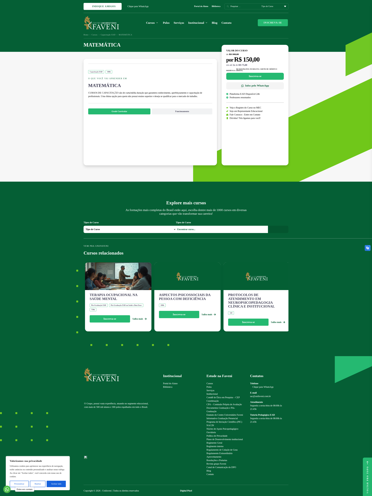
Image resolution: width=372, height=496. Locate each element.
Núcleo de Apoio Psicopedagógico (222, 429)
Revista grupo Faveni (216, 464)
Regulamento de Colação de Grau (222, 450)
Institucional (212, 394)
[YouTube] (95, 433)
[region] (38, 473)
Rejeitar (38, 484)
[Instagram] (85, 433)
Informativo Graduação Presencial (222, 418)
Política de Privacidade (216, 436)
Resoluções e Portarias (216, 460)
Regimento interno (214, 446)
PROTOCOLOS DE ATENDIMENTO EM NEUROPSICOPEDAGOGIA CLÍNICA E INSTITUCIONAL (251, 300)
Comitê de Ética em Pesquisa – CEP (223, 397)
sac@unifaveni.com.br (260, 396)
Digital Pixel (186, 490)
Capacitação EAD (108, 35)
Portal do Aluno (201, 6)
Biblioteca (216, 6)
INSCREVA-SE (273, 22)
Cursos (95, 35)
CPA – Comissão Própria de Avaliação (224, 404)
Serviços (179, 22)
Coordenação (212, 401)
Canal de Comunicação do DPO (221, 467)
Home (86, 35)
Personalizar (19, 484)
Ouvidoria (211, 432)
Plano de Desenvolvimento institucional (224, 439)
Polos (166, 22)
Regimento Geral (214, 443)
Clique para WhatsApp (138, 6)
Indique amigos (103, 6)
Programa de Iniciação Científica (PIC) (224, 422)
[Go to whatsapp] (7, 489)
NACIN (210, 425)
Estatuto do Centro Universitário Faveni (224, 415)
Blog (214, 22)
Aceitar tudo (56, 484)
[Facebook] (90, 433)
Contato (226, 22)
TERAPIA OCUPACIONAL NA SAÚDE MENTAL (113, 297)
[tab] (119, 111)
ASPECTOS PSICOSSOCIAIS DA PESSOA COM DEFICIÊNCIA (184, 297)
